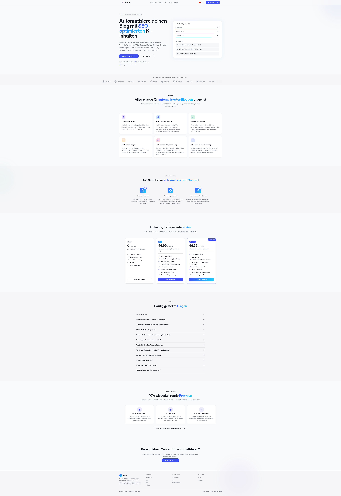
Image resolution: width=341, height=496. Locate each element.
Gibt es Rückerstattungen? (144, 360)
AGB (173, 480)
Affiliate (176, 2)
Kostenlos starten (127, 56)
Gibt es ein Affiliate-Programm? (146, 365)
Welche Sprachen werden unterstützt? (148, 340)
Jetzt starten (211, 2)
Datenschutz (175, 477)
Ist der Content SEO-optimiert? (146, 330)
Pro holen (172, 279)
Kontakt (200, 480)
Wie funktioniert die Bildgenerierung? (148, 370)
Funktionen (153, 2)
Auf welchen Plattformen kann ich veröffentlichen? (152, 325)
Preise (161, 2)
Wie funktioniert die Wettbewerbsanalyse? (149, 345)
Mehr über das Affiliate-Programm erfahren (169, 428)
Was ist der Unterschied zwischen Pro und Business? (153, 350)
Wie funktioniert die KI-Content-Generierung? (150, 320)
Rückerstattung (176, 482)
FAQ (166, 2)
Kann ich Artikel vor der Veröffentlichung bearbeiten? (153, 335)
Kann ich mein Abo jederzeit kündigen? (148, 355)
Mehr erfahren (147, 56)
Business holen (203, 279)
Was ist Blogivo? (141, 314)
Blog (170, 2)
